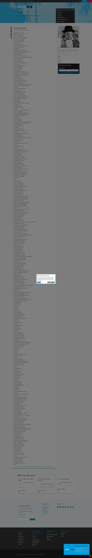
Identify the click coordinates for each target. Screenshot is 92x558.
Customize (39, 282)
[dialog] (46, 279)
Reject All (49, 282)
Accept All (52, 282)
